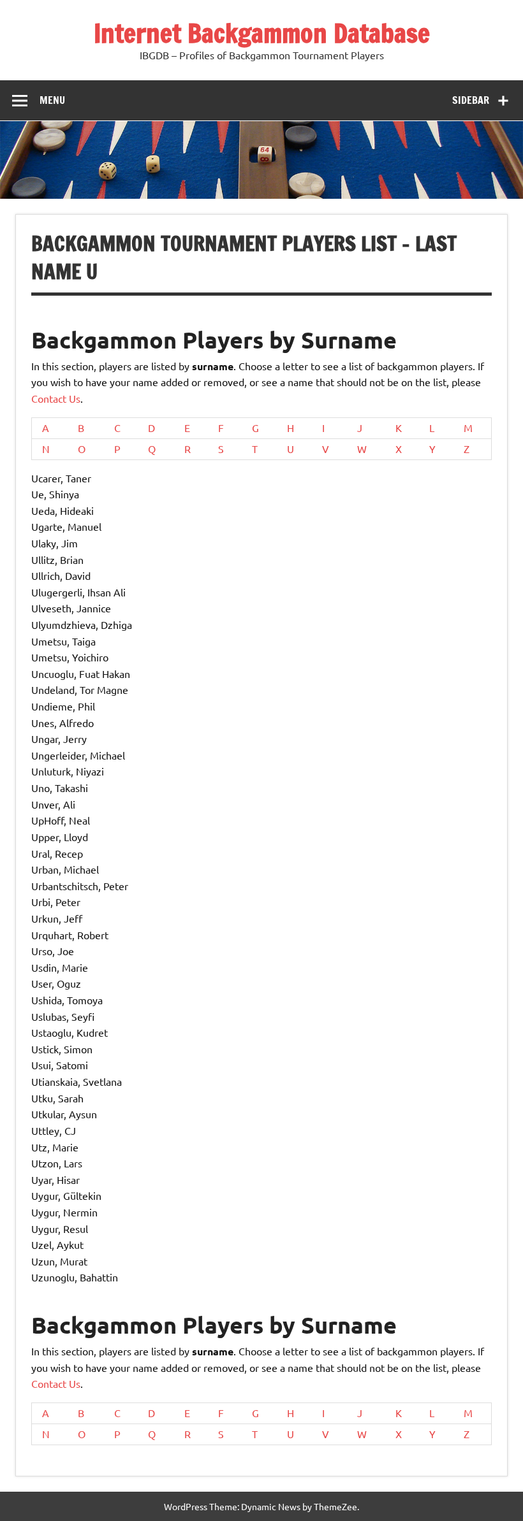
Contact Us (55, 398)
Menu (52, 100)
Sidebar (470, 100)
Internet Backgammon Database (262, 33)
